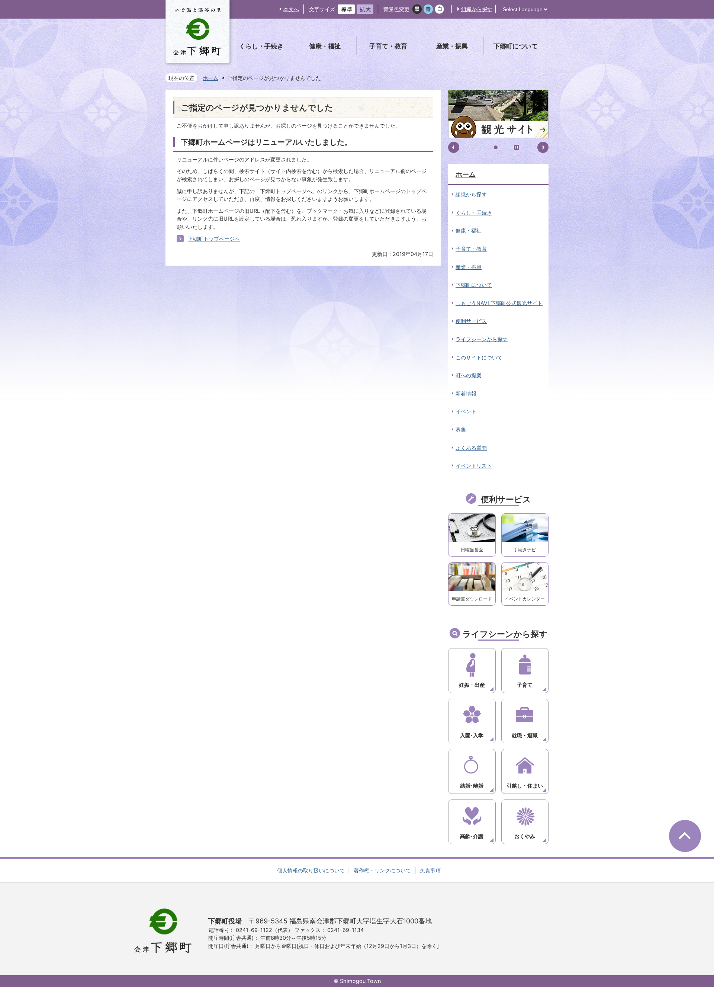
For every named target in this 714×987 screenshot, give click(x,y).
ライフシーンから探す (482, 339)
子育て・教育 (471, 249)
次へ (543, 147)
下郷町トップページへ (214, 238)
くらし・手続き (474, 212)
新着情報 (466, 393)
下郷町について (474, 285)
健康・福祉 (469, 230)
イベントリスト (474, 465)
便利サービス (471, 321)
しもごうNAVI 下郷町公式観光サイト (499, 303)
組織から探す (476, 9)
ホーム (210, 78)
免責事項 (430, 870)
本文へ (291, 9)
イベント (466, 411)
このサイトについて (479, 357)
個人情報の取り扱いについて (311, 870)
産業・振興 (469, 267)
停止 (516, 147)
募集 (461, 429)
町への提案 (469, 375)
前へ (453, 147)
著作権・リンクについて (382, 870)
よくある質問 (471, 448)
